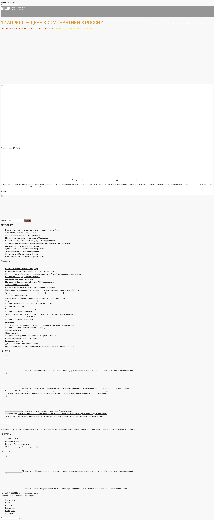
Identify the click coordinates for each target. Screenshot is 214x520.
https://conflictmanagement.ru (17, 444)
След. (3, 194)
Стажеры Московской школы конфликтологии (24, 257)
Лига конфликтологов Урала (17, 285)
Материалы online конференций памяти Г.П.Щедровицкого (29, 282)
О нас (146, 23)
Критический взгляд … (14, 330)
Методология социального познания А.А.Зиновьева (26, 238)
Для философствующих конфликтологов (22, 246)
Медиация (9, 322)
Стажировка (186, 23)
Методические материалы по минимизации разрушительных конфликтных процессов (40, 346)
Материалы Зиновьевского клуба (19, 279)
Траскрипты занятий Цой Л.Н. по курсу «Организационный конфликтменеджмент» (39, 314)
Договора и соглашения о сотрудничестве (22, 344)
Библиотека (158, 23)
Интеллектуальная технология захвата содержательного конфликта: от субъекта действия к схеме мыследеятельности (85, 371)
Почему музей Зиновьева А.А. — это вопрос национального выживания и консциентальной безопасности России (82, 388)
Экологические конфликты (16, 296)
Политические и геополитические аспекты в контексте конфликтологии (35, 298)
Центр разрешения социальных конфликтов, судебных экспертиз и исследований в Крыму (42, 290)
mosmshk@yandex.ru (13, 441)
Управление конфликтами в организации (22, 251)
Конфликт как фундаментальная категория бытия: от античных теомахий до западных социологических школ (64, 394)
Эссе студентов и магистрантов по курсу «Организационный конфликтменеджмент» (40, 325)
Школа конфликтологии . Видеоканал (20, 233)
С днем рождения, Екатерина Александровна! (53, 411)
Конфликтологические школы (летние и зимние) (25, 328)
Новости (172, 23)
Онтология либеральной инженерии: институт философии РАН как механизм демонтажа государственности (62, 414)
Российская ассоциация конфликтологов (22, 277)
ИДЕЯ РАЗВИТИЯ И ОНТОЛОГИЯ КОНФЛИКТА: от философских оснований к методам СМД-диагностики (60, 416)
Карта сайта (10, 500)
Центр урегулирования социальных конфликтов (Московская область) (34, 293)
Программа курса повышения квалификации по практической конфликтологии (37, 243)
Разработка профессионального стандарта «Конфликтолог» (30, 271)
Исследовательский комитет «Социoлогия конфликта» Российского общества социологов (43, 274)
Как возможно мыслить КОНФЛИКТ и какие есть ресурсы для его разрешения (38, 317)
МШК (17, 493)
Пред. (5, 191)
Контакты (200, 23)
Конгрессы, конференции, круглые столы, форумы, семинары (30, 336)
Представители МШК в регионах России (21, 254)
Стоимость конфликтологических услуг (21, 269)
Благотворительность (14, 341)
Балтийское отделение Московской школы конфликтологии (30, 287)
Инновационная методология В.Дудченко (22, 235)
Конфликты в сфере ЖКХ (15, 306)
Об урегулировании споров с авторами (21, 338)
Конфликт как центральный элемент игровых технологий (28, 304)
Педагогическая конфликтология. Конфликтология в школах (30, 301)
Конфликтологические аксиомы (18, 312)
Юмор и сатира (11, 333)
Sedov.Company (28, 496)
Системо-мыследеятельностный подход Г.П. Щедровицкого (30, 241)
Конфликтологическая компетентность (21, 320)
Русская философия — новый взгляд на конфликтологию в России (33, 230)
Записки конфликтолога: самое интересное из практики (28, 309)
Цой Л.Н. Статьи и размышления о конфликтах (24, 249)
